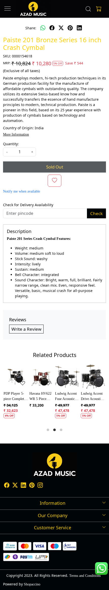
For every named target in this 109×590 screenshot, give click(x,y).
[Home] (33, 8)
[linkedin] (79, 28)
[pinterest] (70, 28)
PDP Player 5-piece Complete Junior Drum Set (15, 397)
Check (96, 213)
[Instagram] (40, 486)
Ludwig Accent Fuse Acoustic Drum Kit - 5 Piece (66, 397)
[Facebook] (6, 486)
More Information (16, 134)
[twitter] (61, 28)
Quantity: (11, 143)
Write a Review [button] (26, 329)
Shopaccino (32, 584)
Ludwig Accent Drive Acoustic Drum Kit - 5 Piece (92, 397)
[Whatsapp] (42, 28)
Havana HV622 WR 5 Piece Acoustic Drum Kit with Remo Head (40, 397)
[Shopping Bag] (97, 8)
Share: (30, 28)
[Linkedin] (23, 486)
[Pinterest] (31, 486)
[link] (88, 9)
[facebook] (52, 28)
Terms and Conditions (85, 576)
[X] (15, 486)
